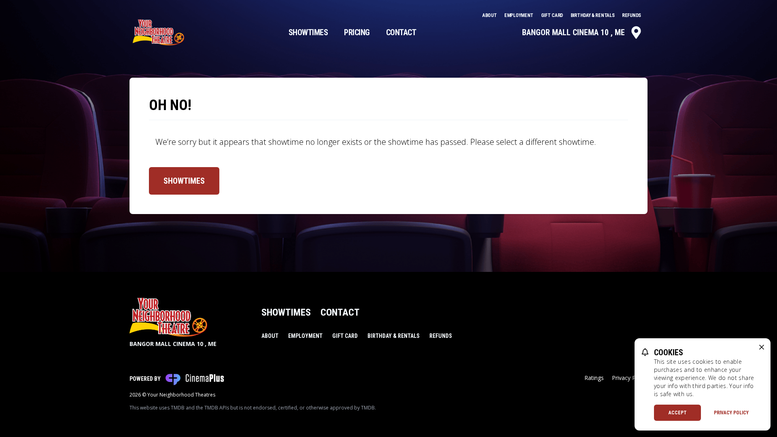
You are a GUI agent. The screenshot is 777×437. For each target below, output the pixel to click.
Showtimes (308, 32)
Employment (519, 15)
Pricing (357, 32)
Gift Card (552, 15)
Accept (678, 413)
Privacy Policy (731, 413)
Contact (401, 32)
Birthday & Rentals (593, 15)
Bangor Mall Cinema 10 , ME (573, 32)
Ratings (594, 378)
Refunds (631, 15)
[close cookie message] (762, 347)
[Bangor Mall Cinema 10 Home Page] (158, 32)
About (490, 15)
